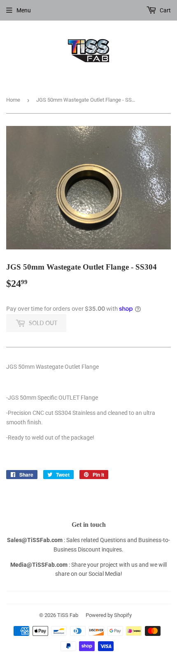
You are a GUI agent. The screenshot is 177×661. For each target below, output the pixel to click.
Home (13, 100)
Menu (23, 10)
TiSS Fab (67, 615)
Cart (164, 10)
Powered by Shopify (109, 615)
